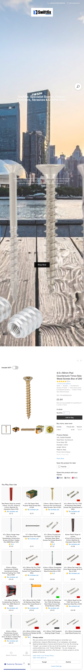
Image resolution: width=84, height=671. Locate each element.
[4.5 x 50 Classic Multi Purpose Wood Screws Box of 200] (31, 494)
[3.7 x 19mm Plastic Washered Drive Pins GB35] (31, 525)
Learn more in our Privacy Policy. (43, 655)
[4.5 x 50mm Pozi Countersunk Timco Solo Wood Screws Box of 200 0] (6, 429)
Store (58, 386)
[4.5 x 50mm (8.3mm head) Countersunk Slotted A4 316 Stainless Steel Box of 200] (31, 622)
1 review (59, 383)
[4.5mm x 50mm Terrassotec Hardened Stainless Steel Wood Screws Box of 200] (52, 558)
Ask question (67, 383)
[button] (63, 466)
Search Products (11, 655)
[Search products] (78, 86)
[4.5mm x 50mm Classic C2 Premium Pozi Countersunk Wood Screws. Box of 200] (52, 494)
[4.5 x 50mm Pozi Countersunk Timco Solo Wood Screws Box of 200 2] (28, 429)
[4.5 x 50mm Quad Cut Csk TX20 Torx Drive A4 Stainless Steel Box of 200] (73, 591)
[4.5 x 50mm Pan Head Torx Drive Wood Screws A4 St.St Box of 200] (73, 558)
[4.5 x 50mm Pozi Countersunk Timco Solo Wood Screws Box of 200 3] (40, 429)
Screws (65, 386)
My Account (26, 655)
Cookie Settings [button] (56, 666)
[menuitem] (78, 360)
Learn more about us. (40, 658)
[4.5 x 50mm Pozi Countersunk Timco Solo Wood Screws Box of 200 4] (49, 429)
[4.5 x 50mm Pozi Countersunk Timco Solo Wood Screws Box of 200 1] (15, 429)
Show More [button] (60, 458)
